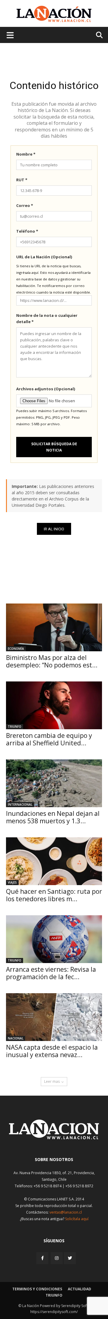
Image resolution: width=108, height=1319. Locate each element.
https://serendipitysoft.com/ (54, 1311)
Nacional (15, 1038)
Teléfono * (27, 231)
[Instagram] (57, 1258)
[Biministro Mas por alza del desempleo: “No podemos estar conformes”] (54, 627)
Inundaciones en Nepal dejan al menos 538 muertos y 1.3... (53, 817)
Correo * (24, 205)
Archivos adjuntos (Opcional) (45, 388)
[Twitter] (70, 1258)
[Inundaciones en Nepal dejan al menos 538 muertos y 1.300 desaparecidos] (54, 783)
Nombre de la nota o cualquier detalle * (46, 318)
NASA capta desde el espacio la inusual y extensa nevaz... (52, 1051)
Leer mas (52, 1081)
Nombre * (25, 154)
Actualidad (79, 1289)
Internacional (20, 804)
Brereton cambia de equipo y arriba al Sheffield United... (49, 739)
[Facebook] (43, 1258)
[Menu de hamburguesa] (10, 35)
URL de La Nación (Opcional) (44, 256)
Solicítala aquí (76, 1218)
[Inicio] (54, 1137)
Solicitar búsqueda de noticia (54, 447)
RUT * (21, 179)
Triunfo (14, 726)
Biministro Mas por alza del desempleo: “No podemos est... (52, 661)
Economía (16, 649)
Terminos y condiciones (37, 1289)
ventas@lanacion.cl (66, 1212)
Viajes (12, 882)
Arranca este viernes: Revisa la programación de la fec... (51, 973)
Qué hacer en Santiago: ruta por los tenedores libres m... (54, 895)
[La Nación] (54, 14)
